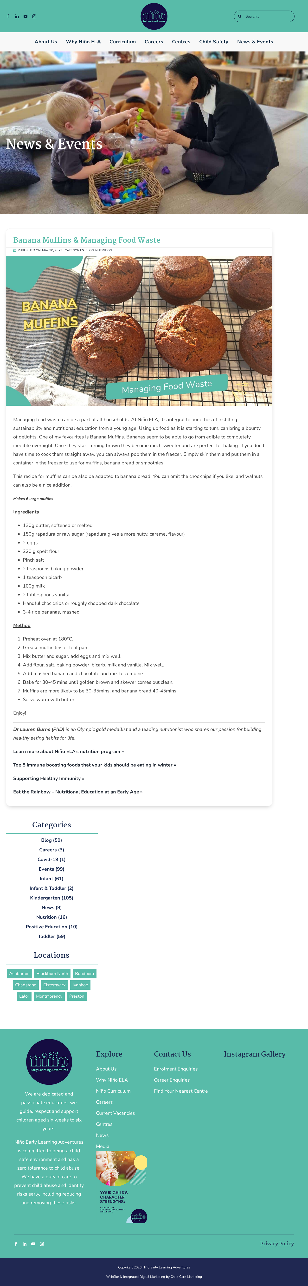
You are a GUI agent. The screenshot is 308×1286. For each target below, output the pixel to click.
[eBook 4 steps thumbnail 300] (121, 1153)
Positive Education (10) (52, 927)
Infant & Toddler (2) (52, 888)
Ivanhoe (80, 985)
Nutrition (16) (51, 917)
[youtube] (25, 16)
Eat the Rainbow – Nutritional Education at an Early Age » (78, 792)
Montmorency (49, 996)
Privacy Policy (277, 1244)
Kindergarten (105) (51, 898)
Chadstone (25, 985)
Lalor (24, 996)
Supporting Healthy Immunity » (48, 778)
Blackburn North (52, 973)
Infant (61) (52, 878)
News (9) (52, 907)
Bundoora (84, 973)
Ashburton (19, 973)
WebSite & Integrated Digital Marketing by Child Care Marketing (154, 1276)
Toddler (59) (51, 936)
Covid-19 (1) (52, 859)
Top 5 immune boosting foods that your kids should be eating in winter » (94, 765)
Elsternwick (54, 985)
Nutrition (103, 250)
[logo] (154, 5)
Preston (76, 996)
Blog (89, 250)
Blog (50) (51, 840)
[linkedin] (17, 16)
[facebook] (8, 16)
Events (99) (51, 869)
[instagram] (34, 16)
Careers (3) (51, 850)
